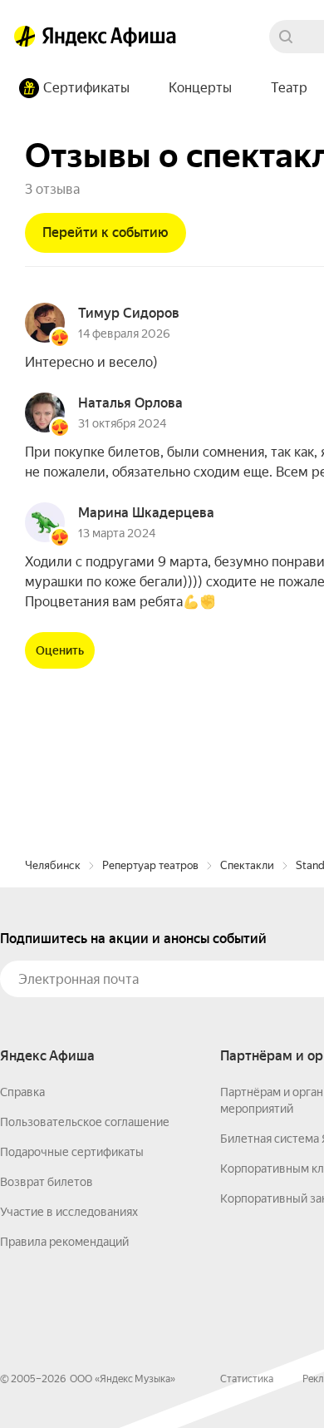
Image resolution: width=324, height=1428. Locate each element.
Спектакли (247, 865)
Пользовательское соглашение (84, 1122)
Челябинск (53, 865)
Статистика (246, 1379)
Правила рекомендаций (64, 1241)
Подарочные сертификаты (72, 1152)
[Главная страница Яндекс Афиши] (25, 36)
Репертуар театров (150, 865)
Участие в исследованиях (69, 1211)
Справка (22, 1092)
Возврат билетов (46, 1181)
